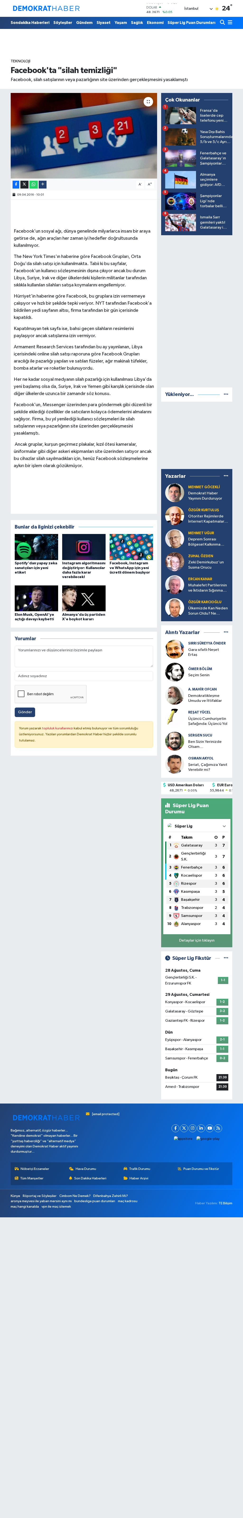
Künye (15, 1196)
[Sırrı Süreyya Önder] (174, 649)
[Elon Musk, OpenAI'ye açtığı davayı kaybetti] (36, 598)
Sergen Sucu (200, 735)
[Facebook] (175, 1128)
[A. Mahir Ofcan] (174, 695)
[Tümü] (226, 394)
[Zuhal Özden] (174, 562)
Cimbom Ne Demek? (75, 1196)
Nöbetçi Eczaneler (35, 1169)
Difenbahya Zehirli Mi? (110, 1196)
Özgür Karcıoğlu (204, 602)
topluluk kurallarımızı (58, 728)
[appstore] (183, 1139)
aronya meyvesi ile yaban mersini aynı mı (41, 1201)
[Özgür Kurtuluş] (174, 516)
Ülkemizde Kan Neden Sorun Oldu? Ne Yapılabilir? (208, 611)
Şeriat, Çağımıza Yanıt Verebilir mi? (207, 767)
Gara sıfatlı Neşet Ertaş (203, 652)
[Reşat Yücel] (174, 718)
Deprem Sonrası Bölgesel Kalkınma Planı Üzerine (204, 542)
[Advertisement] (196, 310)
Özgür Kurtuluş (203, 510)
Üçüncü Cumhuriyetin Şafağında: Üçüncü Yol (207, 721)
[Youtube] (210, 1128)
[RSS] (218, 1128)
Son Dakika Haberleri (90, 1178)
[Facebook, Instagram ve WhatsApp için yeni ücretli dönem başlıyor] (131, 547)
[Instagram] (192, 1128)
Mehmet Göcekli (204, 487)
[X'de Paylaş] (24, 185)
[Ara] (223, 23)
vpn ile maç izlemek (56, 1206)
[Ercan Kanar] (174, 585)
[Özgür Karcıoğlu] (174, 608)
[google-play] (208, 1139)
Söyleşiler (62, 23)
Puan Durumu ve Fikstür (201, 1169)
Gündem (84, 23)
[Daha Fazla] (43, 185)
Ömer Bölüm (200, 669)
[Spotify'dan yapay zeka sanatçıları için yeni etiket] (36, 547)
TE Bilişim (225, 1203)
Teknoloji (20, 61)
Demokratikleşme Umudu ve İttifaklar (205, 698)
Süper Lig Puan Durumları (191, 23)
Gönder (25, 712)
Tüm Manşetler (31, 1178)
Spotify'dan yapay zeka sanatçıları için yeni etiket (36, 567)
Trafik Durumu (139, 1169)
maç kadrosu (127, 1201)
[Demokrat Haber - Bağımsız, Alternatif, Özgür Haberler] (46, 8)
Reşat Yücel (199, 712)
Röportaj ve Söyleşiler (39, 1196)
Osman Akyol (201, 758)
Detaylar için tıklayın (197, 940)
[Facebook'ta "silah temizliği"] (84, 136)
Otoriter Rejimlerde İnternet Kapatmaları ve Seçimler (206, 519)
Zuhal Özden (200, 556)
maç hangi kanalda (25, 1206)
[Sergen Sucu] (174, 741)
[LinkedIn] (201, 1128)
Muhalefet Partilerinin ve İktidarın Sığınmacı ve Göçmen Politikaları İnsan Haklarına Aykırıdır (208, 588)
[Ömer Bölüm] (174, 672)
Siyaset (104, 23)
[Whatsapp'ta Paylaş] (33, 185)
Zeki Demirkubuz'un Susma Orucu (206, 564)
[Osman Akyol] (174, 764)
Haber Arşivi (139, 1178)
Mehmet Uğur (201, 533)
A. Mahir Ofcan (202, 689)
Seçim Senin (199, 675)
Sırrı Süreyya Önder (207, 643)
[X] (184, 1128)
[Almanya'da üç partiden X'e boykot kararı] (84, 598)
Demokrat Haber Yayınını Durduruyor (205, 495)
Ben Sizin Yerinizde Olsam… (205, 744)
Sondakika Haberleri (30, 23)
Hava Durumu (86, 1169)
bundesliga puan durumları (94, 1201)
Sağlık (137, 23)
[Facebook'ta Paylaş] (16, 185)
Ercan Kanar (200, 579)
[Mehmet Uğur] (174, 539)
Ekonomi (155, 23)
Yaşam (121, 23)
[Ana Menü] (229, 23)
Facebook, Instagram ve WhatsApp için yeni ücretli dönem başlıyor (130, 567)
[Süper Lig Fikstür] (226, 958)
